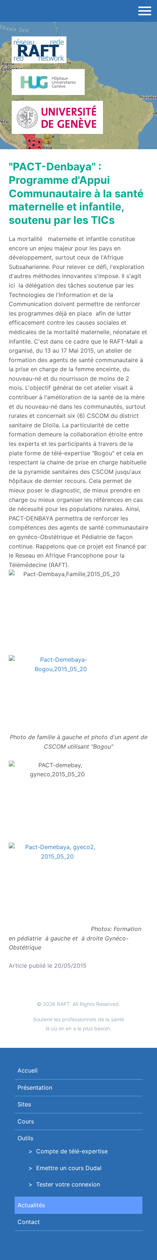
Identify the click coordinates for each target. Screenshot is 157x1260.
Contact (29, 1221)
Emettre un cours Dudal (69, 1168)
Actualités (31, 1205)
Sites (24, 1104)
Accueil (28, 1070)
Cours (26, 1121)
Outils (25, 1138)
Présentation (35, 1087)
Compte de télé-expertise (72, 1151)
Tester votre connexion (68, 1184)
